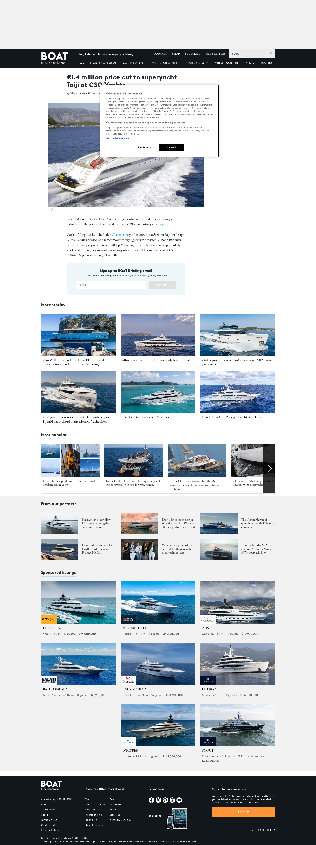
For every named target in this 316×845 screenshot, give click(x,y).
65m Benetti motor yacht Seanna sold (148, 417)
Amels (47, 634)
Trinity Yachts (51, 695)
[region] (159, 121)
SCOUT (208, 750)
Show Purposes (145, 147)
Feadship (128, 695)
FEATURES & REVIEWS (103, 62)
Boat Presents (94, 825)
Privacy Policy (50, 830)
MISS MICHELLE (135, 628)
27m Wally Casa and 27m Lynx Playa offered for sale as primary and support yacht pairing (76, 362)
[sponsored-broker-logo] (49, 622)
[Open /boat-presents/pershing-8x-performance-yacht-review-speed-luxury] (139, 523)
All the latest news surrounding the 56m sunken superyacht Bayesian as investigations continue (196, 485)
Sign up (243, 811)
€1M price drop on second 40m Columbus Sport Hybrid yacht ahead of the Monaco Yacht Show (76, 419)
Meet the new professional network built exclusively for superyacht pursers (178, 548)
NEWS (80, 62)
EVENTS (249, 62)
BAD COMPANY (55, 689)
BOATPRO (266, 62)
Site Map (115, 814)
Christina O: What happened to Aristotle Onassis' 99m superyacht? (257, 483)
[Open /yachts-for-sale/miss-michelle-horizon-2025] (158, 602)
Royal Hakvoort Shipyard (218, 756)
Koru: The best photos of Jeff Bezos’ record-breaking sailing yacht (69, 483)
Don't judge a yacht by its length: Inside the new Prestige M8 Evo (97, 548)
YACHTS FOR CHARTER (165, 62)
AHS (205, 628)
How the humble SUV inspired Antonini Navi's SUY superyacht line (256, 548)
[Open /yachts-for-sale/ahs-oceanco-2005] (237, 602)
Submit (162, 285)
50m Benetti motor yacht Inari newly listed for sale (156, 360)
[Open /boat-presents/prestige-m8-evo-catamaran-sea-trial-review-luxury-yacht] (59, 549)
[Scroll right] (269, 468)
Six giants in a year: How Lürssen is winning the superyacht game (96, 523)
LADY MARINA (134, 689)
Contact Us (48, 809)
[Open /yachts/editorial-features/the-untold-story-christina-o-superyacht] (260, 460)
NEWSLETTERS (216, 53)
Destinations (93, 814)
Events (114, 799)
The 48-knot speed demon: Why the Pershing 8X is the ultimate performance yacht (178, 523)
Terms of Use (49, 820)
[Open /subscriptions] (173, 819)
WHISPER (130, 750)
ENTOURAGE (54, 628)
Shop (113, 809)
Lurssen (127, 756)
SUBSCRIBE (192, 53)
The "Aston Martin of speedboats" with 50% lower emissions (258, 523)
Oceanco (208, 634)
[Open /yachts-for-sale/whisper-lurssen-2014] (158, 725)
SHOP (176, 53)
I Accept (171, 147)
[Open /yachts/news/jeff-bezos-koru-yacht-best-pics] (70, 460)
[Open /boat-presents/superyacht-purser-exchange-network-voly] (139, 549)
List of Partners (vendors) (117, 138)
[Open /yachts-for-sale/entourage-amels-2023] (78, 602)
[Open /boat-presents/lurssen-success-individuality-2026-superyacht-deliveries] (59, 523)
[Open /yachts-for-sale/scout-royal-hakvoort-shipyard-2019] (237, 725)
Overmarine (120, 234)
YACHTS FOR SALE (134, 62)
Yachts (89, 799)
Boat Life (91, 820)
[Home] (57, 58)
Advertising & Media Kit (56, 799)
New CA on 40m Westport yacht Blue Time (232, 417)
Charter (90, 809)
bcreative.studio (120, 820)
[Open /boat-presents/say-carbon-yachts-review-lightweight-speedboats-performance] (219, 523)
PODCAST (160, 53)
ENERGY (209, 689)
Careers (46, 814)
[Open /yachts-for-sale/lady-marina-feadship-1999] (158, 664)
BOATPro (115, 804)
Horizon (127, 634)
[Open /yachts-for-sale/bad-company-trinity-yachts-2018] (78, 664)
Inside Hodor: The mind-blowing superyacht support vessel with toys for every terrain (133, 483)
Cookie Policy (50, 825)
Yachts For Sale (95, 804)
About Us (47, 804)
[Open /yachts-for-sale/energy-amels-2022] (237, 664)
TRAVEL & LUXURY (197, 62)
